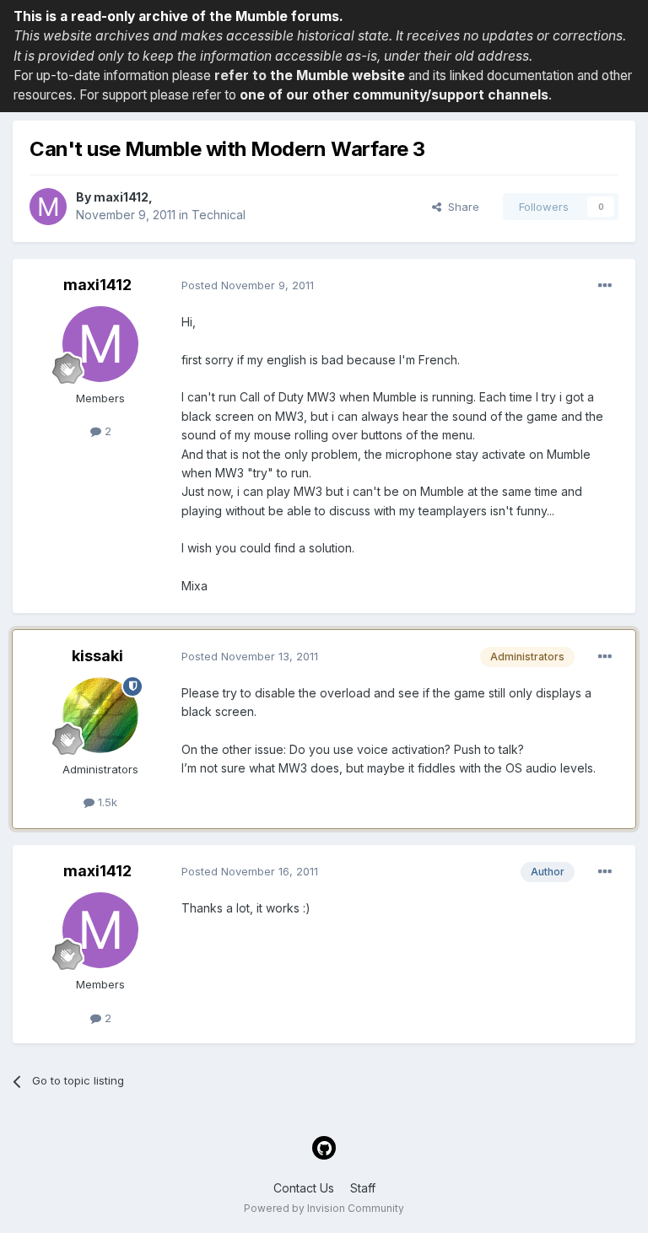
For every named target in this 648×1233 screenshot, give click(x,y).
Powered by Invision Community (324, 1208)
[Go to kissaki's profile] (100, 715)
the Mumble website (337, 75)
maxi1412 (121, 197)
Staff (362, 1188)
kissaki (97, 656)
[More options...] (605, 286)
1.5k (105, 802)
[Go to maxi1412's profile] (48, 206)
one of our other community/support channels (394, 95)
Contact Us (303, 1188)
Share (460, 206)
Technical (219, 214)
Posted (247, 285)
